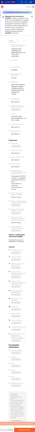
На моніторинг (25, 430)
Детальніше (16, 420)
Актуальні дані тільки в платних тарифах (17, 423)
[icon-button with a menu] (33, 7)
